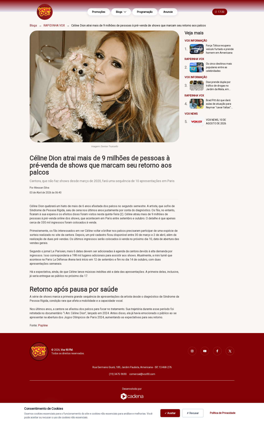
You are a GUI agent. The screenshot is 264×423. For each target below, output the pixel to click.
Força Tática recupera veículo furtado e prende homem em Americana (220, 49)
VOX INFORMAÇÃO (196, 40)
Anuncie (168, 11)
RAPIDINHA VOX (54, 25)
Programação (145, 11)
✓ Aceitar (170, 413)
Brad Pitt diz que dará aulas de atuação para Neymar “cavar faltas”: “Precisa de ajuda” (218, 104)
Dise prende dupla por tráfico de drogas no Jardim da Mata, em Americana (218, 86)
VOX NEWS (191, 113)
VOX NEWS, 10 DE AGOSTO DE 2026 (216, 121)
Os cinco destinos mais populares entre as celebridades (219, 67)
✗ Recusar (193, 413)
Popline (43, 325)
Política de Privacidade (222, 412)
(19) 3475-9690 (118, 374)
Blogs (119, 11)
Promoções (98, 11)
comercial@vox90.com (142, 374)
